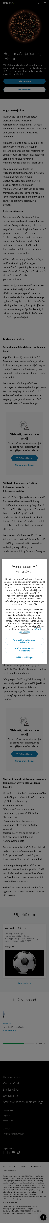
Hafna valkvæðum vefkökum (24, 649)
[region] (24, 611)
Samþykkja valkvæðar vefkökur (24, 641)
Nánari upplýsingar (30, 630)
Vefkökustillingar (24, 657)
